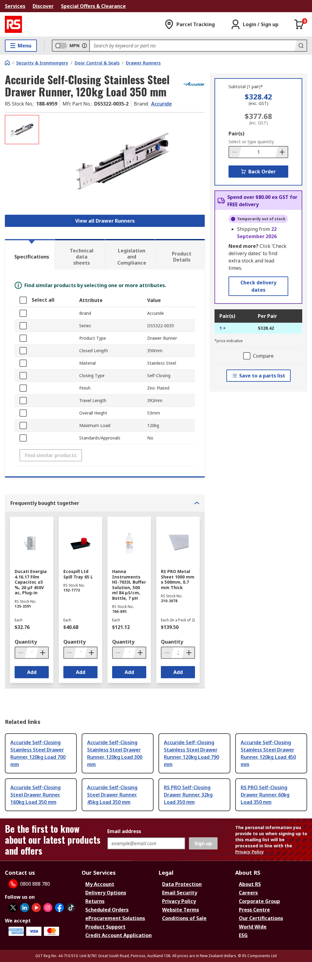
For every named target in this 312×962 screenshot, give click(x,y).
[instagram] (47, 907)
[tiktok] (71, 907)
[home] (7, 62)
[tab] (30, 254)
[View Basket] (299, 24)
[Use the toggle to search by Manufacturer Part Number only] (84, 45)
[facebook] (59, 907)
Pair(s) (236, 133)
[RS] (13, 24)
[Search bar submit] (300, 45)
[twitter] (13, 907)
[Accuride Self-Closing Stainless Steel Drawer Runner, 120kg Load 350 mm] (123, 161)
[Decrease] (235, 152)
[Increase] (281, 152)
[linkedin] (24, 907)
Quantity (26, 641)
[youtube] (36, 907)
